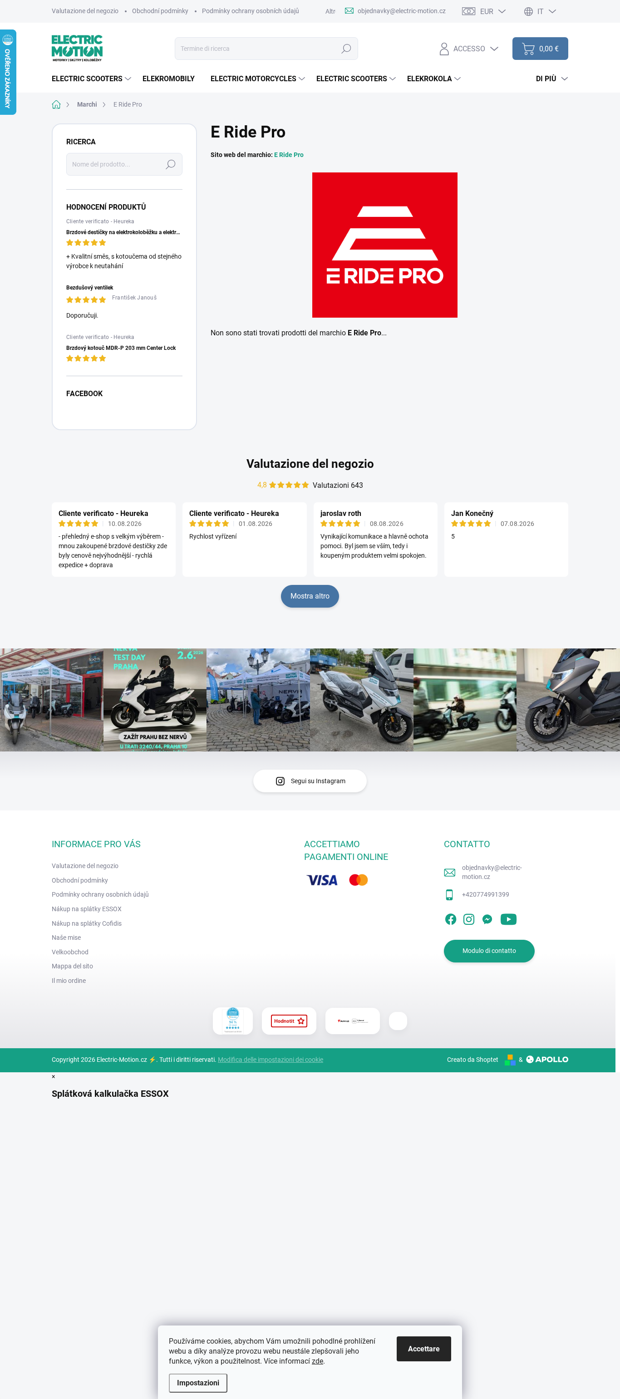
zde (317, 1361)
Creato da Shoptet (472, 1059)
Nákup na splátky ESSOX (87, 909)
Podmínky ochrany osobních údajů (250, 11)
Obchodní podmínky (160, 11)
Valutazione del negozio (85, 11)
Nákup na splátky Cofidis (87, 923)
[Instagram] (469, 917)
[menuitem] (92, 79)
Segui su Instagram (318, 781)
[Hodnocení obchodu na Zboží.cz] (289, 1021)
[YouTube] (508, 917)
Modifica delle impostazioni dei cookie (270, 1059)
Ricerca (346, 48)
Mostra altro (310, 596)
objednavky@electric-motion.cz (492, 872)
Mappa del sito (72, 966)
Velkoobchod (70, 952)
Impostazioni (198, 1383)
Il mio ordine (69, 980)
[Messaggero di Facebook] (487, 917)
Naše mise (66, 937)
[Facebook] (451, 917)
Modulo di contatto (489, 950)
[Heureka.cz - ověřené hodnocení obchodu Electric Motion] (233, 1021)
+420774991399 (485, 894)
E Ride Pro (289, 154)
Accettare (424, 1349)
